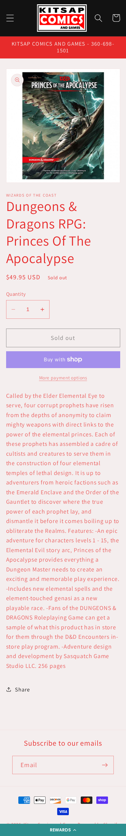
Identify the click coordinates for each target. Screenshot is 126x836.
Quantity (16, 294)
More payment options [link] (63, 378)
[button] (63, 830)
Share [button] (22, 689)
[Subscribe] (104, 765)
